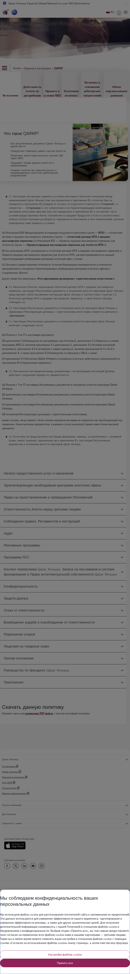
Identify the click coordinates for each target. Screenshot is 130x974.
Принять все (65, 963)
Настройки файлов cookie (65, 954)
